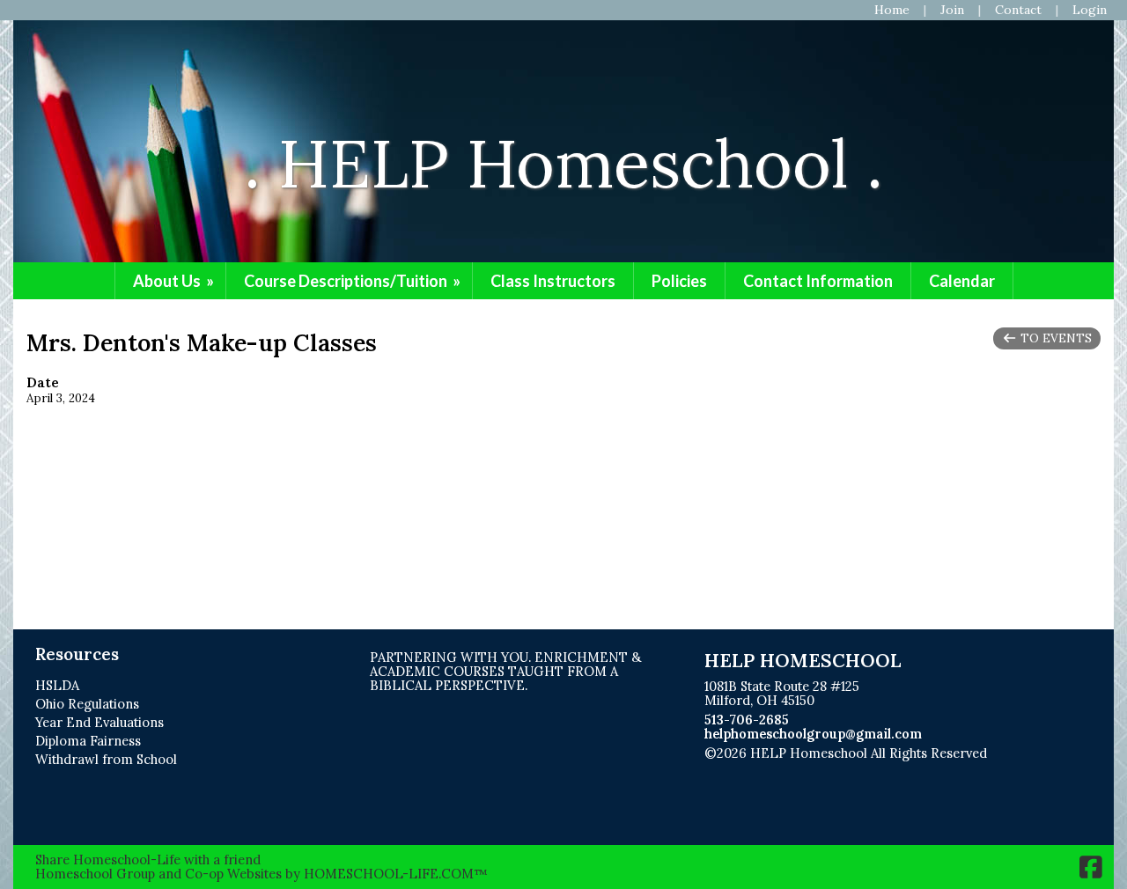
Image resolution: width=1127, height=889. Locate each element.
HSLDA (57, 685)
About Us (175, 280)
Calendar (962, 280)
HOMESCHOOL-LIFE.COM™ (396, 873)
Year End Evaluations (99, 722)
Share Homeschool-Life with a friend (148, 859)
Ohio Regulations (87, 703)
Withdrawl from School (106, 759)
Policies (679, 280)
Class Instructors (552, 280)
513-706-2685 (746, 719)
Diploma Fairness (88, 740)
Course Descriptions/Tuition (353, 280)
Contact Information (818, 280)
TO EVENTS (1054, 338)
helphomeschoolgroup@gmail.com (813, 733)
